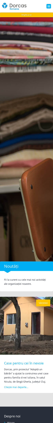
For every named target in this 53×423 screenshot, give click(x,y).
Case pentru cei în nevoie (24, 363)
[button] (48, 6)
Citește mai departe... (16, 387)
